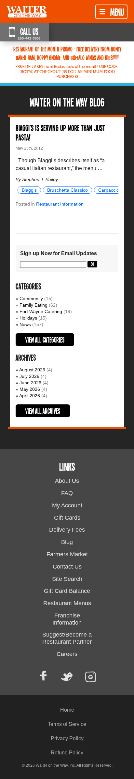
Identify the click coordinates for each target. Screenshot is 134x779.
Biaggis (29, 190)
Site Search (67, 579)
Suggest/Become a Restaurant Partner (67, 638)
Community (31, 298)
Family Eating (33, 305)
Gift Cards (67, 517)
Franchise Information (67, 619)
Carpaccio (108, 190)
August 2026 (32, 369)
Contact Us (67, 566)
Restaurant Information (60, 204)
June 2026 (30, 382)
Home (67, 710)
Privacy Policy (67, 738)
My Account (67, 505)
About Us (67, 481)
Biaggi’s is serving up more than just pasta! (60, 132)
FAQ (67, 493)
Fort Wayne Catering (41, 311)
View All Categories (44, 339)
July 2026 (29, 376)
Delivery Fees (67, 529)
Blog (67, 542)
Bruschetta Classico (67, 190)
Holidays (28, 318)
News (25, 324)
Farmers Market (67, 554)
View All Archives (42, 411)
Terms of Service (67, 724)
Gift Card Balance (67, 591)
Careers (67, 654)
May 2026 (30, 389)
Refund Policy (67, 752)
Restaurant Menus (67, 603)
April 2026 (29, 395)
